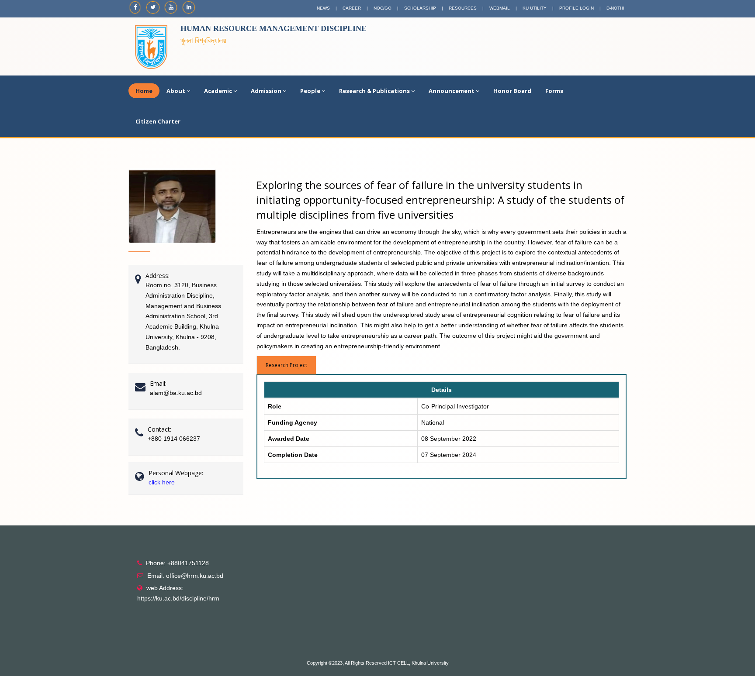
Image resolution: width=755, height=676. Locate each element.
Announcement (451, 91)
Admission (266, 91)
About (175, 91)
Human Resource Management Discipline (273, 28)
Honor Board (512, 91)
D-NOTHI (615, 8)
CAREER (352, 8)
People (310, 91)
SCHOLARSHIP (420, 8)
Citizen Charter (157, 121)
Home (143, 91)
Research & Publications (374, 91)
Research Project (286, 365)
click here (162, 482)
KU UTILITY (535, 8)
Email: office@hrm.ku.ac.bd (185, 575)
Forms (554, 91)
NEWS (323, 8)
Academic (218, 91)
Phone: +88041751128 (177, 562)
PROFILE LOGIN (576, 8)
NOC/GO (382, 8)
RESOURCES (463, 8)
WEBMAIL (499, 8)
